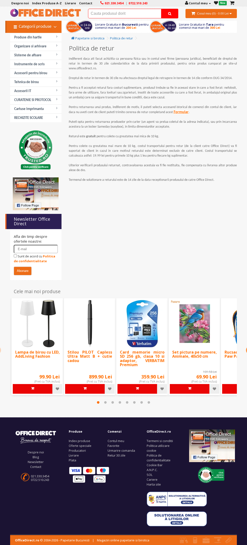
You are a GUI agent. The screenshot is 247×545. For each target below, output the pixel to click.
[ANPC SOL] (177, 518)
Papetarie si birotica (89, 38)
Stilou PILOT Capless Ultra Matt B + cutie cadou (90, 356)
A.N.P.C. (152, 470)
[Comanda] (232, 3)
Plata (72, 460)
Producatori (77, 450)
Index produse (79, 441)
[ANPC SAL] (177, 499)
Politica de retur (121, 38)
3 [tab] (112, 402)
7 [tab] (141, 402)
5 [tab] (127, 402)
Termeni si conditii (160, 441)
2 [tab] (105, 402)
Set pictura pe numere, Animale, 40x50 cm (194, 354)
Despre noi (36, 452)
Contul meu (116, 441)
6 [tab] (134, 402)
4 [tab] (120, 402)
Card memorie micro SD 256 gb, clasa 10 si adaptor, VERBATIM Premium (142, 358)
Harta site (154, 484)
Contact (35, 467)
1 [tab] (98, 402)
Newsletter (36, 462)
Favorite (113, 445)
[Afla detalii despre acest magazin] (35, 149)
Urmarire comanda (121, 450)
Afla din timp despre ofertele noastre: (30, 239)
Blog (36, 457)
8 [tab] (149, 402)
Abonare (22, 271)
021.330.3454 (40, 476)
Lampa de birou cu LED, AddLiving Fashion (37, 354)
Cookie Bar (155, 465)
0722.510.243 (40, 480)
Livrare (74, 455)
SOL (149, 474)
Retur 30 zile (116, 455)
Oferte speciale (80, 445)
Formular (181, 112)
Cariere (152, 479)
